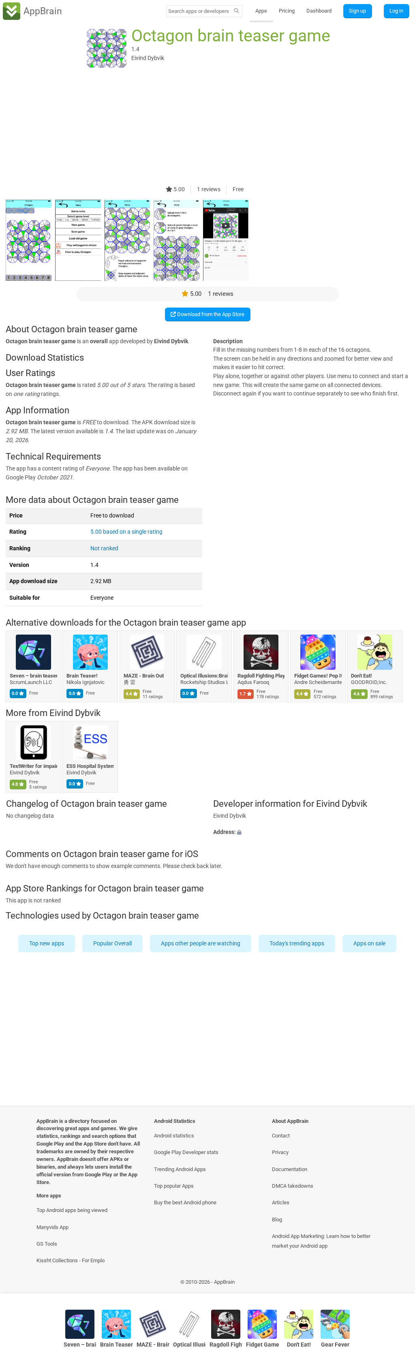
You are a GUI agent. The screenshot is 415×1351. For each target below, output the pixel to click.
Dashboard (319, 11)
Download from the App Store (210, 314)
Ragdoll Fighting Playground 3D (261, 676)
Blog (277, 1219)
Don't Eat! (361, 676)
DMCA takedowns (292, 1186)
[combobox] (199, 11)
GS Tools (46, 1244)
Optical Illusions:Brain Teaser (204, 676)
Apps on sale (370, 943)
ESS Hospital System (90, 766)
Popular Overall (113, 943)
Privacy (280, 1152)
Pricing (287, 11)
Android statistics (174, 1136)
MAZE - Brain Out (144, 676)
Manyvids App (52, 1227)
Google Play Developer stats (186, 1152)
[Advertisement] (207, 128)
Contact (281, 1136)
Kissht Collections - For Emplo (70, 1260)
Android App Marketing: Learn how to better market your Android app (321, 1240)
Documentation (289, 1169)
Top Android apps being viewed (71, 1210)
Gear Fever (335, 1344)
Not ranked (104, 548)
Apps (261, 11)
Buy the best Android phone (185, 1202)
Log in (396, 11)
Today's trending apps (297, 943)
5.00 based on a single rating (126, 531)
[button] (311, 832)
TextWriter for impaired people (33, 766)
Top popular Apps (174, 1186)
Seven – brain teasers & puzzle (33, 676)
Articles (280, 1202)
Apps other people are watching (201, 943)
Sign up (357, 11)
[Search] (236, 11)
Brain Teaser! (82, 676)
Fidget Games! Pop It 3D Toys (318, 676)
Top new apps (47, 943)
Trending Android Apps (180, 1169)
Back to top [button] (397, 1284)
